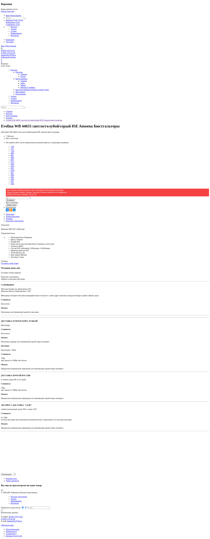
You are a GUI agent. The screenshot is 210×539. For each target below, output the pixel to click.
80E (12, 160)
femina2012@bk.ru (8, 55)
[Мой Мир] (14, 209)
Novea (23, 77)
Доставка (9, 42)
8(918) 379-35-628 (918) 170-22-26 (8, 52)
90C (12, 173)
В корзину (10, 200)
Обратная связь (7, 525)
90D (12, 175)
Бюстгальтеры (21, 79)
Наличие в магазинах (15, 221)
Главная (9, 111)
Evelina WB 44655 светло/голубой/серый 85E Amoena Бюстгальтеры (34, 120)
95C (12, 182)
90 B (12, 171)
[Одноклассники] (10, 209)
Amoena (23, 74)
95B (12, 179)
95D (12, 184)
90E (12, 177)
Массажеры (20, 92)
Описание (10, 214)
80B (12, 153)
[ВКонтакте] (7, 209)
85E (12, 168)
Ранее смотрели (12, 481)
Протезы (19, 72)
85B (12, 164)
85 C (12, 162)
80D (12, 158)
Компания (10, 40)
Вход (8, 15)
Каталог (14, 27)
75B (12, 147)
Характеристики (13, 216)
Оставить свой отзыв (9, 263)
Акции (13, 29)
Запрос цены (11, 205)
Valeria (23, 85)
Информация (16, 33)
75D (12, 151)
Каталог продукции (19, 497)
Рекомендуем (11, 479)
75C (12, 149)
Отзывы (9, 219)
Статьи (14, 31)
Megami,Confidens (27, 87)
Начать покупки (7, 11)
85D (12, 166)
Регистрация (15, 15)
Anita (22, 83)
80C (12, 155)
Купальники (21, 94)
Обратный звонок (8, 57)
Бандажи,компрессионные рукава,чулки (32, 90)
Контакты (15, 35)
